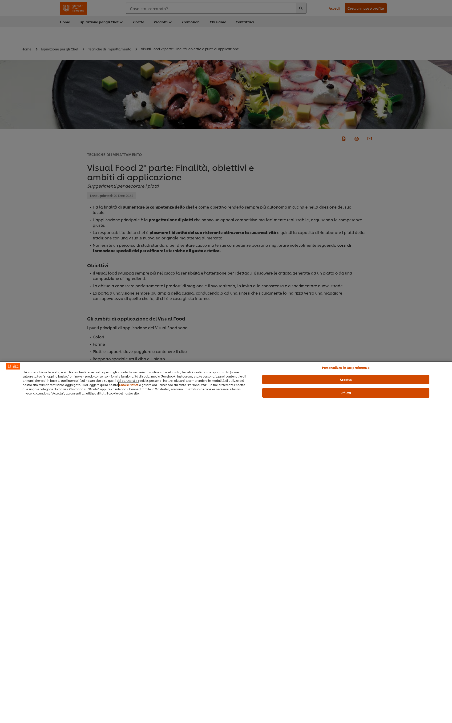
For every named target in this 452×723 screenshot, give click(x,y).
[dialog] (226, 542)
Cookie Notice (128, 385)
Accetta (346, 379)
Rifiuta (346, 392)
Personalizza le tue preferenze (346, 367)
